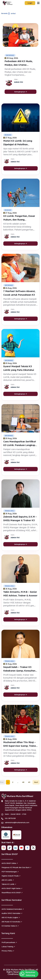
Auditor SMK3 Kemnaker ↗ (12, 913)
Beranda (4, 13)
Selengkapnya (20, 92)
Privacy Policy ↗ (8, 951)
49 (29, 782)
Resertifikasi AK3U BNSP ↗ (12, 893)
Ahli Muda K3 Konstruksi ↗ (12, 922)
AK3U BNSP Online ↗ (10, 863)
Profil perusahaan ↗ (9, 942)
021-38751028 (10, 818)
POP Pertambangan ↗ (10, 872)
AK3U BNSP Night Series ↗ (12, 888)
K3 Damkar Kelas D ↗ (10, 926)
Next (36, 782)
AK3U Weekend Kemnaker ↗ (13, 909)
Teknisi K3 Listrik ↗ (9, 884)
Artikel (13, 13)
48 (23, 782)
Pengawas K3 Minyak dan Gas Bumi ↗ (16, 867)
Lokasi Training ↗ (8, 947)
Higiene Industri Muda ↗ (11, 876)
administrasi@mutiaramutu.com (17, 823)
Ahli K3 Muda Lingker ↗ (11, 918)
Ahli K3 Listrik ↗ (8, 880)
